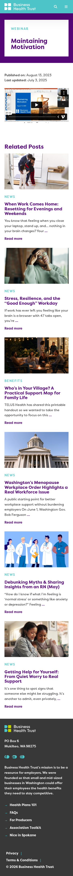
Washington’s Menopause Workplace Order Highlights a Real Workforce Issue (36, 487)
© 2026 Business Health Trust (30, 867)
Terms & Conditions (22, 860)
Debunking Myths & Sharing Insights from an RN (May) (34, 584)
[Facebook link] (6, 756)
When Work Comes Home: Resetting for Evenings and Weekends (33, 208)
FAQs (14, 812)
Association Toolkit (25, 827)
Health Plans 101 (23, 805)
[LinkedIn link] (14, 756)
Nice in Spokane (23, 835)
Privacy (12, 853)
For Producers (21, 820)
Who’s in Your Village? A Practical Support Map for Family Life (32, 392)
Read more (13, 238)
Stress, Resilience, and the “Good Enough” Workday (32, 300)
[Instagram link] (22, 756)
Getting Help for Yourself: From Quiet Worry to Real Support (31, 676)
